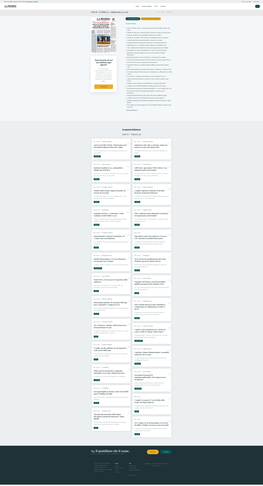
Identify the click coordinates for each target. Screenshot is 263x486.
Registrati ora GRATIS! (32, 1)
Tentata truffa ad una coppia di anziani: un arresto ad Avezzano (110, 191)
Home (137, 6)
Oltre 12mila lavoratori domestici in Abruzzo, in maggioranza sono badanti (151, 214)
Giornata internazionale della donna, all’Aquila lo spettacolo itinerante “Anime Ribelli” (109, 416)
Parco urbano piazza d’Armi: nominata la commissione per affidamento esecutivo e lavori (149, 306)
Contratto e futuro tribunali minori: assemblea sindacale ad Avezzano (151, 353)
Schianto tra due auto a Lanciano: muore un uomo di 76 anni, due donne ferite (150, 146)
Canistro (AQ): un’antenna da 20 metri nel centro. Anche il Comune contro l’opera (149, 330)
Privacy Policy (132, 466)
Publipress (134, 475)
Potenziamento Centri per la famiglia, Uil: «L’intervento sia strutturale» (109, 237)
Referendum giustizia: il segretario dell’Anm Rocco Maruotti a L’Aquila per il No (110, 303)
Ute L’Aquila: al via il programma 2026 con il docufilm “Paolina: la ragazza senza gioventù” (151, 424)
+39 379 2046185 (247, 1)
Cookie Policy (132, 468)
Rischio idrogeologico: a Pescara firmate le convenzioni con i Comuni (110, 260)
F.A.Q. (156, 6)
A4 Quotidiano (147, 463)
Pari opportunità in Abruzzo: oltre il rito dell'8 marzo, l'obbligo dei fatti (111, 392)
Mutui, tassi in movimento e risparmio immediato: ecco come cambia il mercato (109, 372)
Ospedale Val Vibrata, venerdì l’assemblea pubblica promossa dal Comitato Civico (149, 283)
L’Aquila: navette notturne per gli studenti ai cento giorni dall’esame (110, 349)
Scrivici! (1, 237)
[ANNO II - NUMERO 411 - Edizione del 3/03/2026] (104, 36)
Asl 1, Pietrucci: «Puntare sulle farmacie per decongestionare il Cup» (110, 326)
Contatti (163, 6)
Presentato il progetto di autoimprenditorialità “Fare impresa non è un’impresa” (150, 377)
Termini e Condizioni (134, 470)
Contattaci (166, 452)
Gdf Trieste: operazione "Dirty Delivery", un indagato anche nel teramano (150, 169)
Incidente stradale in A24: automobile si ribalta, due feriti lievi (108, 169)
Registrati (104, 86)
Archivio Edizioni (119, 468)
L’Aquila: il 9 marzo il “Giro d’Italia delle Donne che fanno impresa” (149, 401)
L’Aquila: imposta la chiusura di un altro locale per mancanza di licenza (149, 191)
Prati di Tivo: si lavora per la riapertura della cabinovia (110, 281)
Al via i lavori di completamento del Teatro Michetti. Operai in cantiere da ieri (150, 260)
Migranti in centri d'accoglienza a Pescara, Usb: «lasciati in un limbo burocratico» (150, 237)
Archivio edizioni (147, 6)
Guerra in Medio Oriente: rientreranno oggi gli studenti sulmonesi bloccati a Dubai (110, 146)
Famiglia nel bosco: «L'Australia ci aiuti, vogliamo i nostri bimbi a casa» (109, 214)
